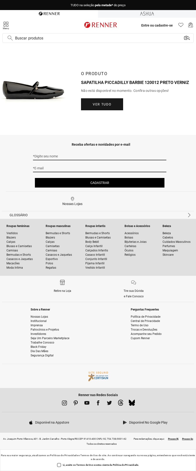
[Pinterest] (76, 404)
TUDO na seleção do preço (98, 5)
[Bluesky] (132, 404)
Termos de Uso (89, 455)
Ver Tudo (102, 104)
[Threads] (121, 404)
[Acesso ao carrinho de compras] (191, 26)
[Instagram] (64, 404)
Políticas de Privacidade (64, 455)
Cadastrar (99, 183)
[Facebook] (98, 404)
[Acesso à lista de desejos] (181, 26)
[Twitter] (109, 404)
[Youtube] (87, 404)
